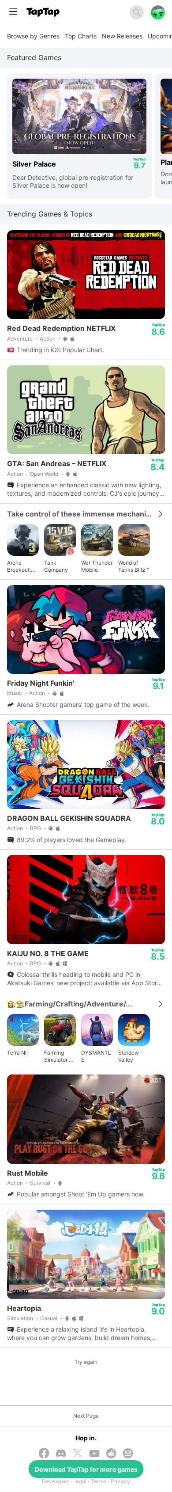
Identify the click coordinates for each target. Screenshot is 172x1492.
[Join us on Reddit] (111, 1454)
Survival (40, 1183)
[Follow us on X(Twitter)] (77, 1454)
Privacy (121, 1481)
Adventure (20, 338)
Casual (48, 1318)
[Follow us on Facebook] (44, 1454)
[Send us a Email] (128, 1454)
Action (48, 338)
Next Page (86, 1415)
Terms (98, 1481)
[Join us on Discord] (61, 1454)
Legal (79, 1481)
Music (14, 693)
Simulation (20, 1318)
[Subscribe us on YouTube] (94, 1454)
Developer (55, 1481)
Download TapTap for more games (86, 1469)
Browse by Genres (33, 36)
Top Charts (81, 36)
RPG (35, 828)
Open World (44, 474)
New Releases (122, 36)
